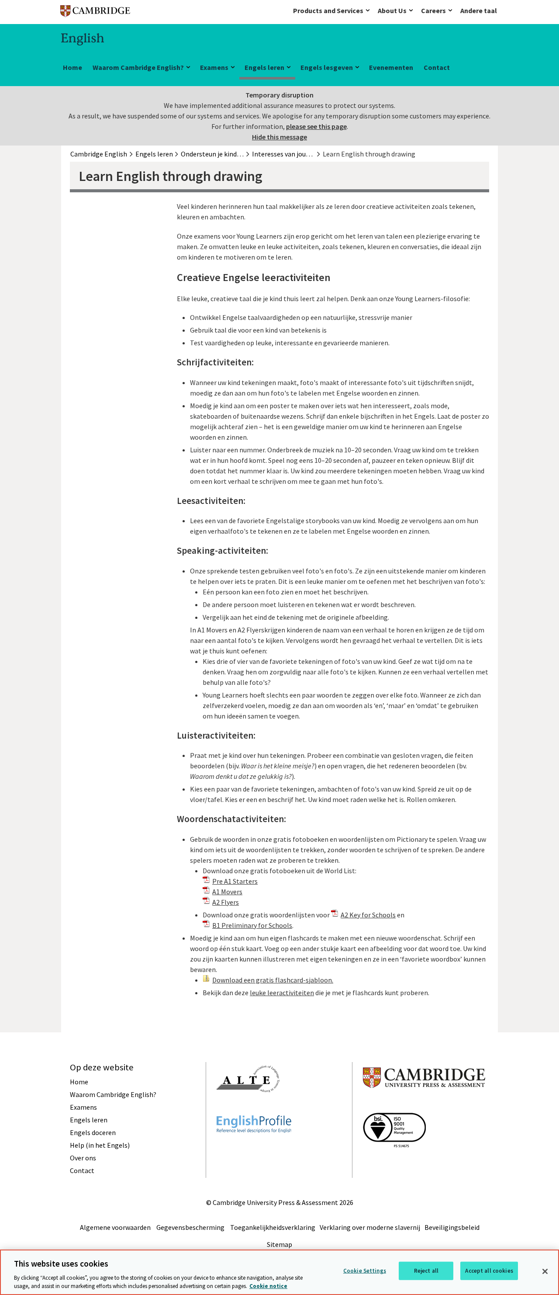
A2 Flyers (225, 902)
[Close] (545, 1271)
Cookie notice (268, 1286)
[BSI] (394, 1163)
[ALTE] (248, 1108)
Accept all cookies (489, 1270)
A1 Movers (227, 891)
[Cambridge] (95, 13)
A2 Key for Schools (368, 914)
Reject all (426, 1270)
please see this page (316, 126)
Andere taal (478, 10)
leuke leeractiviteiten (282, 992)
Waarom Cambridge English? (138, 67)
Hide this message (279, 136)
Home (72, 67)
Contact (437, 67)
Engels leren (264, 67)
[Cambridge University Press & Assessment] (424, 1105)
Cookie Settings (364, 1270)
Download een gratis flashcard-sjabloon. (272, 980)
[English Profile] (254, 1148)
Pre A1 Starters (235, 881)
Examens (214, 67)
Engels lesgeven (326, 67)
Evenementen (391, 67)
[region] (279, 1272)
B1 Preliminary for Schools (252, 925)
